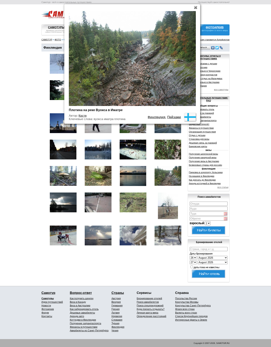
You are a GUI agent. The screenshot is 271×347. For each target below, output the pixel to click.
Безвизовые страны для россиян (205, 165)
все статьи (222, 187)
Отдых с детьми (197, 135)
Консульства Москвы (186, 302)
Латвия (115, 312)
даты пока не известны (206, 267)
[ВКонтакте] (213, 47)
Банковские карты (198, 146)
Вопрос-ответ (81, 293)
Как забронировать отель (84, 309)
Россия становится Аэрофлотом (213, 39)
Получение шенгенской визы (203, 154)
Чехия (114, 330)
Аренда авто (77, 316)
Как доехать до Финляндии (202, 180)
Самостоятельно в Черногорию (204, 71)
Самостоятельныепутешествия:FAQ (208, 99)
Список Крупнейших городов (191, 316)
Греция (115, 309)
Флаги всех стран (185, 309)
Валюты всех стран (186, 312)
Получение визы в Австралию (204, 161)
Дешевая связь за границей (203, 143)
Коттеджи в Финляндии (83, 319)
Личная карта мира (147, 312)
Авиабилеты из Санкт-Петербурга (89, 330)
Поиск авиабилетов (148, 302)
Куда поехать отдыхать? (150, 309)
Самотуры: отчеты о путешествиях (208, 57)
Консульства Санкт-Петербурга (193, 305)
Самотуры (47, 298)
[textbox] (209, 204)
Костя (82, 115)
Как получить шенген (81, 298)
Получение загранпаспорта (85, 323)
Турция (115, 323)
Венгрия (116, 302)
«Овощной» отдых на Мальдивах (205, 78)
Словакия (116, 319)
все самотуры (221, 89)
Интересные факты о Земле (191, 319)
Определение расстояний (151, 316)
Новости (46, 305)
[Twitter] (217, 47)
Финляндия (117, 327)
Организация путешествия (202, 132)
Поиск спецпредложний (150, 305)
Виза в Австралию (80, 305)
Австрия (116, 298)
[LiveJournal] (221, 47)
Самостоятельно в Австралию (204, 82)
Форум (45, 312)
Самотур (48, 293)
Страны (117, 293)
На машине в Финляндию (201, 176)
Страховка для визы (199, 139)
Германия (117, 305)
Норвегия (116, 316)
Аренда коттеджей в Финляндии (205, 183)
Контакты (46, 316)
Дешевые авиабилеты (82, 312)
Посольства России (186, 298)
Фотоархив (47, 309)
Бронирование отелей (149, 298)
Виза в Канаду (78, 302)
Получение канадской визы (202, 157)
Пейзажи (174, 117)
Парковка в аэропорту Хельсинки (206, 172)
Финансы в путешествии (201, 128)
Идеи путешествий (52, 302)
